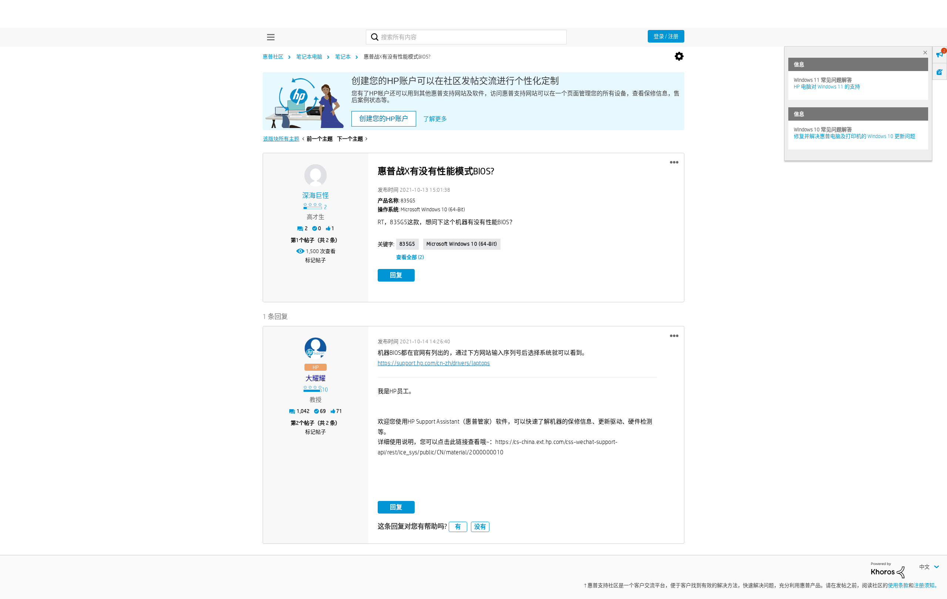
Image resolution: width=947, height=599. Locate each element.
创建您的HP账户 (383, 118)
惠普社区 (273, 56)
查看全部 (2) (410, 257)
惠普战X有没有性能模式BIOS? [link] (397, 56)
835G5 (407, 243)
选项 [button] (679, 56)
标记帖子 (315, 260)
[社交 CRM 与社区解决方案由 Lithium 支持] (887, 569)
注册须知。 (927, 585)
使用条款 (898, 585)
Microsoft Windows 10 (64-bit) (462, 243)
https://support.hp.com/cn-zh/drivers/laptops (434, 363)
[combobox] (466, 37)
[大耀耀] (315, 348)
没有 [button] (480, 527)
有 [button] (458, 527)
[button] (674, 162)
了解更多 (435, 119)
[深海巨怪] (315, 175)
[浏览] (269, 37)
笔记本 (343, 56)
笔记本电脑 (309, 56)
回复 (396, 275)
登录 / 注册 (666, 36)
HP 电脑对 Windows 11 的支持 (827, 86)
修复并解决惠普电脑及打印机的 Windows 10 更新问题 (854, 136)
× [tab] (925, 52)
